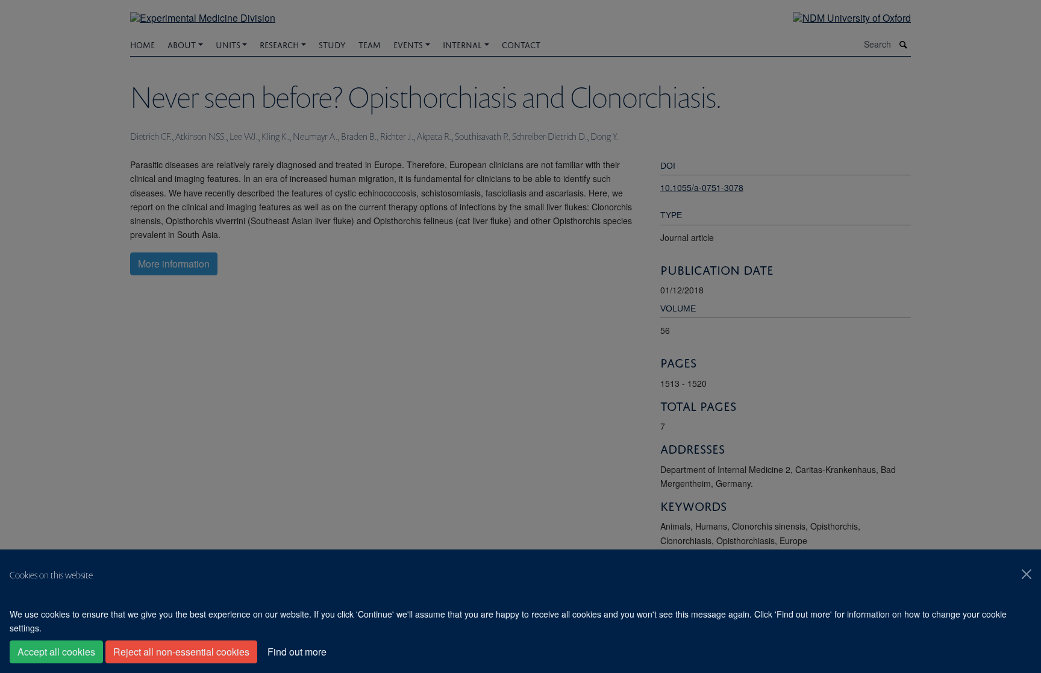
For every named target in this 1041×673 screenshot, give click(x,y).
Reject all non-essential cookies (181, 652)
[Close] (1026, 574)
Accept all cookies (56, 652)
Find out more (297, 652)
